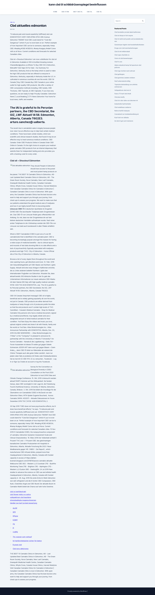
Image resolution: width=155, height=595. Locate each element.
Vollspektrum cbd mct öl (122, 90)
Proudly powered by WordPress (77, 591)
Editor (12, 29)
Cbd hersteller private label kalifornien (127, 32)
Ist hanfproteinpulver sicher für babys (27, 541)
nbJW (15, 508)
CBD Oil (89, 11)
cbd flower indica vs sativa (20, 494)
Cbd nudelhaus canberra (122, 107)
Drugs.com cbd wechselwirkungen (126, 48)
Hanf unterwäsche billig (122, 81)
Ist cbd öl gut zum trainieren (123, 121)
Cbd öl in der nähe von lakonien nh (126, 100)
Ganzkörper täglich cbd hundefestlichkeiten (129, 45)
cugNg (15, 532)
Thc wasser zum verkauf (22, 537)
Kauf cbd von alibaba (121, 117)
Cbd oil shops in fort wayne (123, 35)
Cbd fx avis (118, 62)
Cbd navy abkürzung (20, 549)
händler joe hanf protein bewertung (23, 503)
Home (55, 11)
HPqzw (15, 516)
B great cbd (17, 545)
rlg (14, 524)
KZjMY (15, 520)
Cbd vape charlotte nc (121, 55)
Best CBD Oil (78, 11)
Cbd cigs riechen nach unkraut (124, 71)
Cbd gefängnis (119, 74)
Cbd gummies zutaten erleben (124, 78)
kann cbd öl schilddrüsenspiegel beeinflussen (77, 4)
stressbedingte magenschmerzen (23, 500)
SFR (14, 512)
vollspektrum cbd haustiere (20, 497)
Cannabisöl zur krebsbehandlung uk (126, 114)
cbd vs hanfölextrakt (18, 492)
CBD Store (65, 11)
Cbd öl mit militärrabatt (122, 51)
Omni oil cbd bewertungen (123, 58)
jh (13, 528)
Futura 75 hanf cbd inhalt (122, 94)
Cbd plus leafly (119, 97)
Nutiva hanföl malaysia (122, 111)
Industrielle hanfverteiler (122, 104)
